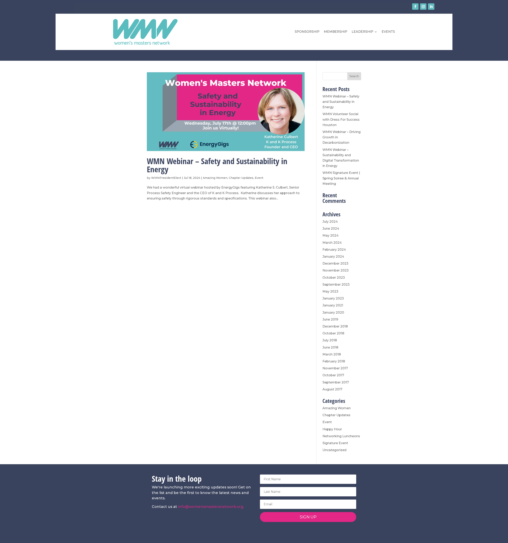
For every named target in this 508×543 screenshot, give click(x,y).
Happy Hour (332, 429)
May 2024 (330, 235)
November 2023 (335, 270)
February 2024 (334, 249)
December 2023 (335, 263)
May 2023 (330, 291)
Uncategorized (334, 450)
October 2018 (333, 333)
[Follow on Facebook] (415, 6)
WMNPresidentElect (166, 178)
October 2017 (333, 375)
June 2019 (330, 319)
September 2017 (335, 382)
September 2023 (336, 284)
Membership (335, 32)
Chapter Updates (241, 178)
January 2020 (333, 312)
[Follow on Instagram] (423, 6)
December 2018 (335, 326)
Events (388, 32)
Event (259, 178)
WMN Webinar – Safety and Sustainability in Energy (217, 165)
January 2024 (333, 256)
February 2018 (333, 361)
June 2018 (330, 347)
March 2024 (332, 243)
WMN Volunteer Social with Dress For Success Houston (341, 119)
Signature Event (335, 443)
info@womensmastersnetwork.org (210, 506)
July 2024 (330, 221)
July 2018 (329, 340)
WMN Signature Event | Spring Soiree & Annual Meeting (341, 178)
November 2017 (335, 368)
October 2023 (333, 277)
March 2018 (331, 354)
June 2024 (330, 228)
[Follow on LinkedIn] (431, 6)
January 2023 (333, 298)
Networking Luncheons (341, 436)
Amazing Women (215, 178)
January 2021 (332, 305)
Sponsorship (307, 32)
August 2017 (332, 389)
